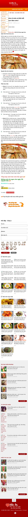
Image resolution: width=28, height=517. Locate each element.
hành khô (17, 78)
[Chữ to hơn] (12, 27)
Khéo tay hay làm (6, 457)
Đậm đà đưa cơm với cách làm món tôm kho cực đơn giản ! (20, 291)
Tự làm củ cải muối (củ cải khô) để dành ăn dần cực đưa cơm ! (7, 343)
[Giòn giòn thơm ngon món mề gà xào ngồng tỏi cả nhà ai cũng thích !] (20, 314)
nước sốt (12, 135)
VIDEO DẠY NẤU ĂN (17, 9)
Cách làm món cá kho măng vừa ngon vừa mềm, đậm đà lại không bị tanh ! (20, 307)
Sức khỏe (4, 18)
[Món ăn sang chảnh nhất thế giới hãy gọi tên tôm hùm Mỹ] (3, 375)
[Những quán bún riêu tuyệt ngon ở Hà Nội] (3, 389)
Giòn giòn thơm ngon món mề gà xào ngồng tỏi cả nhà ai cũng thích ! (20, 319)
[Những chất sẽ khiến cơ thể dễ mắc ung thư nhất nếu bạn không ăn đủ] (3, 417)
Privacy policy (18, 510)
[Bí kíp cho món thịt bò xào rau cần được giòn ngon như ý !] (7, 350)
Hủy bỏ (13, 252)
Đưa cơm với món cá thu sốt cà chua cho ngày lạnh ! (20, 267)
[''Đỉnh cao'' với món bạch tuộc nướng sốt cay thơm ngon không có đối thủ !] (20, 274)
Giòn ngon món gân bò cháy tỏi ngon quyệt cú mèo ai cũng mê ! (6, 307)
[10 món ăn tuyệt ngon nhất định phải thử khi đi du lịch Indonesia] (3, 382)
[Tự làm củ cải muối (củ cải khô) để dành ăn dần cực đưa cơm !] (7, 338)
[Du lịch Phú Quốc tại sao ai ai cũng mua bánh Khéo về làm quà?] (3, 369)
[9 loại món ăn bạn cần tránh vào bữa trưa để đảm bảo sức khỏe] (3, 447)
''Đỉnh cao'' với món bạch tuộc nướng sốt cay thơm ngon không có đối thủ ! (19, 279)
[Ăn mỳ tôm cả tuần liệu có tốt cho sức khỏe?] (3, 438)
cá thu (7, 75)
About (12, 510)
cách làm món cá (11, 32)
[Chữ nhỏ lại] (9, 27)
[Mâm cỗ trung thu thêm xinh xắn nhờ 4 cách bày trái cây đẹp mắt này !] (3, 489)
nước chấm (17, 107)
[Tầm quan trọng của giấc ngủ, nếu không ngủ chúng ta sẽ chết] (3, 428)
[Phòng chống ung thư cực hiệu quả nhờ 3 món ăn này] (3, 409)
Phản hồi (5, 252)
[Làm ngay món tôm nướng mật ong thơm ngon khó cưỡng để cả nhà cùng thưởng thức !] (7, 262)
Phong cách (4, 30)
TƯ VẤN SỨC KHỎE (6, 404)
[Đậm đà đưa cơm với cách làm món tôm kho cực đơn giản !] (20, 286)
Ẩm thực (12, 12)
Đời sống (4, 32)
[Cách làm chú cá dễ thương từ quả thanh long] (3, 482)
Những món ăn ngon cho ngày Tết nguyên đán (12, 180)
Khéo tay (4, 22)
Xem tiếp (22, 401)
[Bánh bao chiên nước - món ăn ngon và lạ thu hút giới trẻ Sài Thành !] (3, 396)
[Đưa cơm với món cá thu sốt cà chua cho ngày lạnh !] (20, 262)
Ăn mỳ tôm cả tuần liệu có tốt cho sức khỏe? (17, 435)
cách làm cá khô (10, 192)
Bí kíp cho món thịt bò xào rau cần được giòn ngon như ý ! (7, 355)
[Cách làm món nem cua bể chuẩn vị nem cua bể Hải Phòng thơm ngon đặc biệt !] (7, 286)
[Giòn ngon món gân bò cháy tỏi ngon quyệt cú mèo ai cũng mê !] (7, 302)
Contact (25, 510)
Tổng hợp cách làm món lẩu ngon (12, 177)
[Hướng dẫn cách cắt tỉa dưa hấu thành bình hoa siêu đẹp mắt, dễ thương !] (3, 469)
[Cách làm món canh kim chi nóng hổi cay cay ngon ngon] (20, 326)
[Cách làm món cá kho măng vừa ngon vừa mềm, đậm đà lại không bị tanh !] (20, 302)
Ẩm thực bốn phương (7, 364)
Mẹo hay (3, 20)
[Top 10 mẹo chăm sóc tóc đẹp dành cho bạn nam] (20, 338)
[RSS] (15, 513)
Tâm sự (3, 24)
